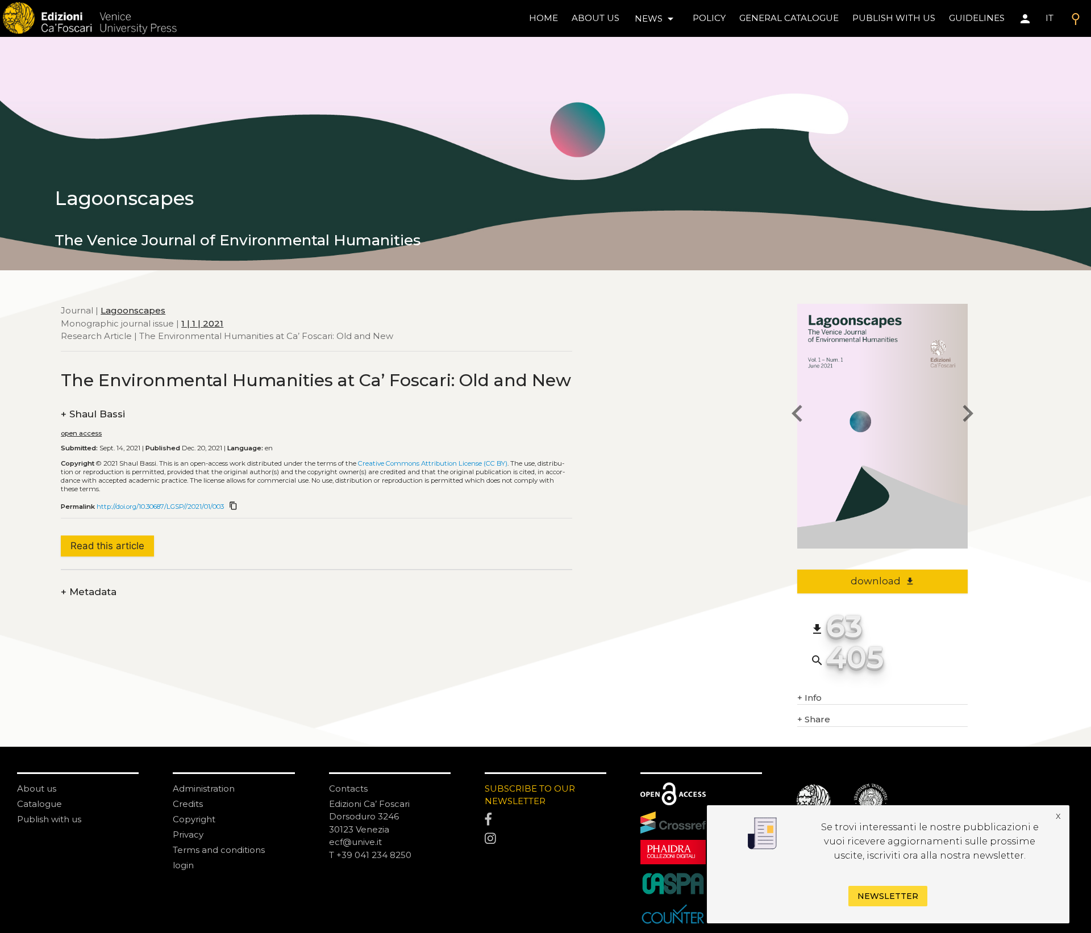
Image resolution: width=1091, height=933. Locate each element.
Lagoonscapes (133, 310)
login (183, 865)
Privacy (188, 834)
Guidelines (977, 17)
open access (81, 433)
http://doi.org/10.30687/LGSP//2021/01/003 (160, 507)
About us (595, 17)
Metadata (88, 592)
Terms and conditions (219, 849)
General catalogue (789, 17)
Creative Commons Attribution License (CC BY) (432, 463)
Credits (188, 803)
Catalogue (39, 803)
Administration (204, 788)
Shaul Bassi (93, 414)
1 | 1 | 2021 (202, 322)
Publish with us (893, 17)
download (883, 581)
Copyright (194, 819)
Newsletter (887, 897)
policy (709, 17)
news (656, 19)
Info (809, 697)
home (543, 17)
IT (1049, 17)
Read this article (107, 545)
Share (813, 719)
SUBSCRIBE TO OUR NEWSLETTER (530, 795)
